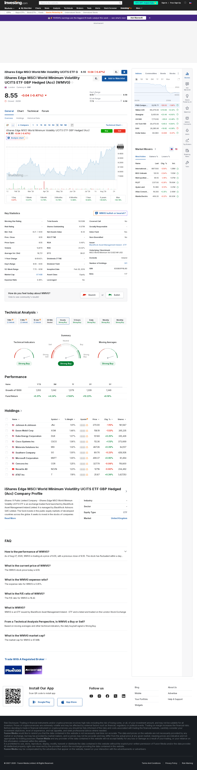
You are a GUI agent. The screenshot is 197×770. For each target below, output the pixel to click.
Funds (41, 13)
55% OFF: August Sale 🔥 (145, 3)
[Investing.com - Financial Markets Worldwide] (16, 3)
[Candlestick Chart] (7, 125)
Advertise (172, 693)
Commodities (151, 73)
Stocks (172, 73)
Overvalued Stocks (90, 13)
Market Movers (144, 149)
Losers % (166, 156)
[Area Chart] (13, 125)
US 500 (138, 119)
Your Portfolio (141, 699)
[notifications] (185, 2)
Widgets (139, 705)
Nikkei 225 (140, 110)
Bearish (92, 295)
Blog (137, 687)
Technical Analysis (20, 312)
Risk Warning (187, 763)
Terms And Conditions (151, 763)
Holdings (20, 118)
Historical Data (33, 118)
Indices (138, 73)
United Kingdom (119, 518)
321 (125, 263)
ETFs (9, 13)
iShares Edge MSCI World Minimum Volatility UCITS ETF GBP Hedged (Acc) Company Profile (63, 491)
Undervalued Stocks (73, 13)
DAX (137, 128)
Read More (10, 518)
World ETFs (31, 13)
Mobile (138, 693)
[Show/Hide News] (72, 125)
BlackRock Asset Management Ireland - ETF (108, 245)
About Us (172, 687)
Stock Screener (110, 8)
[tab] (11, 321)
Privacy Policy (171, 763)
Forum (45, 111)
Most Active (140, 156)
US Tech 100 (140, 124)
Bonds (163, 73)
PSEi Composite (142, 105)
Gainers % (153, 156)
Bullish (117, 295)
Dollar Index (140, 133)
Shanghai (139, 114)
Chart (20, 111)
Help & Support (175, 699)
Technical (32, 111)
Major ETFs (20, 13)
